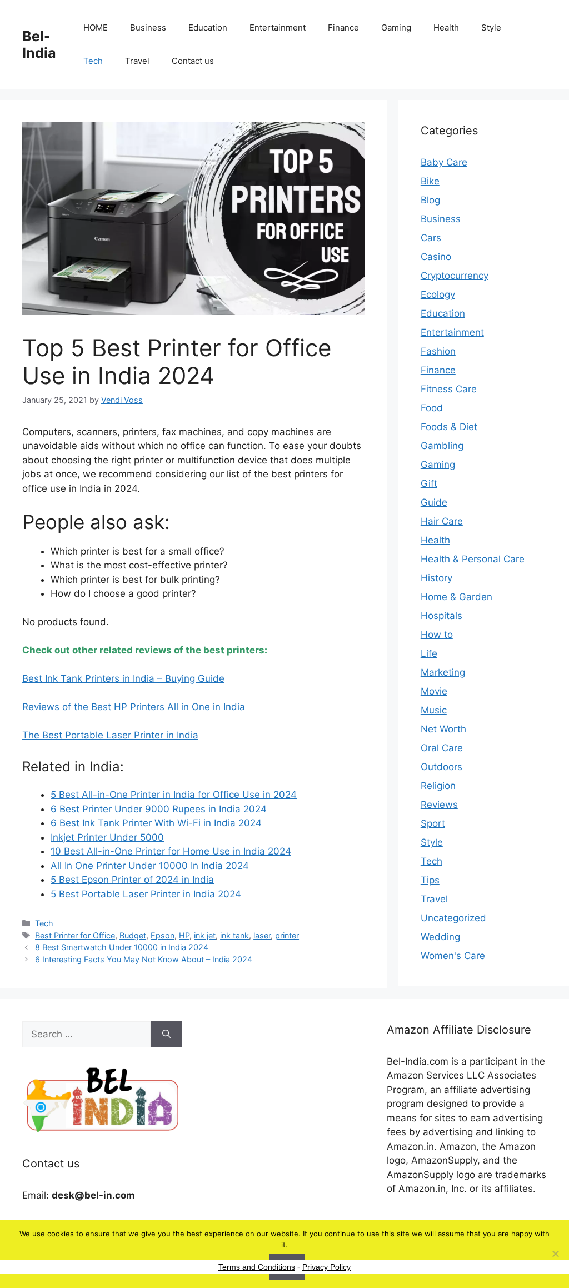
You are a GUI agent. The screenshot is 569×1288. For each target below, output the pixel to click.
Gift (429, 483)
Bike (430, 181)
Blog (430, 200)
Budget (132, 935)
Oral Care (442, 747)
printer (287, 935)
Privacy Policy (326, 1266)
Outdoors (441, 766)
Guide (434, 502)
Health (446, 27)
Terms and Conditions (256, 1266)
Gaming (396, 27)
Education (207, 27)
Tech (93, 61)
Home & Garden (456, 596)
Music (434, 710)
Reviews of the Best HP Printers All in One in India (133, 706)
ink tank (234, 935)
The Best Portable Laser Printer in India (110, 735)
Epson (162, 935)
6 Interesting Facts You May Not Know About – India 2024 (143, 959)
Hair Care (442, 521)
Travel (137, 61)
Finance (343, 27)
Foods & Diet (449, 426)
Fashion (438, 351)
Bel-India (39, 44)
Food (432, 407)
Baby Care (444, 162)
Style (491, 27)
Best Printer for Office (75, 935)
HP (184, 935)
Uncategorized (453, 917)
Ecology (438, 294)
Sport (433, 823)
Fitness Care (449, 389)
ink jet (205, 935)
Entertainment (277, 27)
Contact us (193, 61)
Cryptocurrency (454, 275)
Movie (434, 691)
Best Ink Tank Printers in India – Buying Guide (123, 678)
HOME (95, 27)
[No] (555, 1253)
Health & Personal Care (473, 559)
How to (437, 634)
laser (262, 935)
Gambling (442, 445)
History (436, 577)
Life (429, 653)
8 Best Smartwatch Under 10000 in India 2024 (121, 947)
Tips (430, 880)
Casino (436, 256)
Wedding (440, 936)
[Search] (166, 1034)
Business (148, 27)
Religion (438, 785)
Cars (431, 237)
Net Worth (443, 729)
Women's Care (453, 955)
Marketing (443, 672)
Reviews (439, 804)
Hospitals (441, 615)
